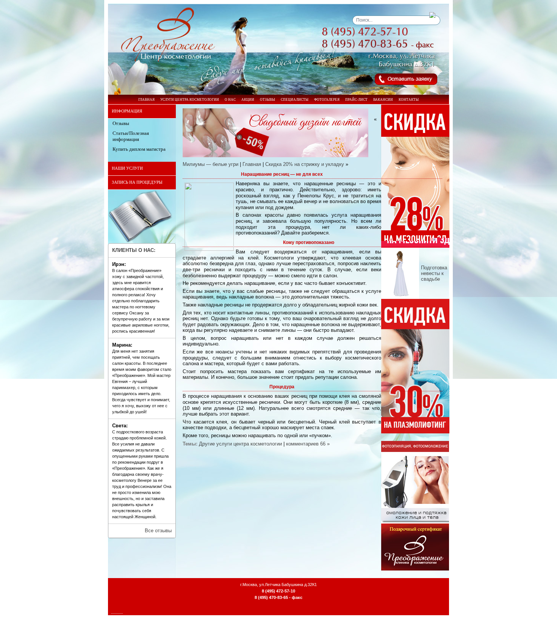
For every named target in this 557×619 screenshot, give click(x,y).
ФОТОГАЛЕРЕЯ (327, 100)
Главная (252, 164)
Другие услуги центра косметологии (240, 444)
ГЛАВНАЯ (146, 100)
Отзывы (121, 123)
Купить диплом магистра (139, 149)
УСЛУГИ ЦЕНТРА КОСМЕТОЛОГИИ (189, 100)
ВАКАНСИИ (383, 100)
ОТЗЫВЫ (267, 100)
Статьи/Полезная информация (131, 136)
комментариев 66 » (308, 444)
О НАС (230, 100)
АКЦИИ (247, 100)
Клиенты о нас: (133, 250)
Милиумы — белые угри (210, 164)
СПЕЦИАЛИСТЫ (294, 100)
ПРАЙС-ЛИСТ (356, 100)
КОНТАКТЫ (409, 100)
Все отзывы (158, 530)
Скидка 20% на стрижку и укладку (304, 164)
